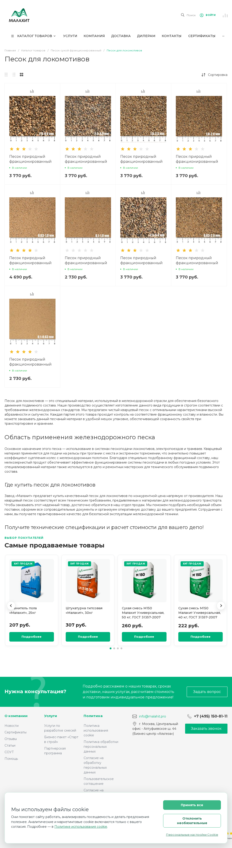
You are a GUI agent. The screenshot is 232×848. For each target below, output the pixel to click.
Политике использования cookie (80, 827)
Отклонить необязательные (192, 820)
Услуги (50, 716)
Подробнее (31, 636)
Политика (93, 716)
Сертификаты (16, 732)
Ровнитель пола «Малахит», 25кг (23, 610)
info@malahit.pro (152, 716)
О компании (16, 716)
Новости (12, 726)
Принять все (192, 805)
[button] (11, 605)
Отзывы (11, 739)
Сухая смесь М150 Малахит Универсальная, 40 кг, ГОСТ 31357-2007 (199, 613)
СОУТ (9, 752)
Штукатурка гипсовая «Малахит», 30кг (84, 610)
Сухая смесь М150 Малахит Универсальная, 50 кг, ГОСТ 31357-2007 (143, 613)
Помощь (11, 759)
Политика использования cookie (96, 730)
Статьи (10, 745)
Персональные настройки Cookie (192, 834)
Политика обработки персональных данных (101, 746)
